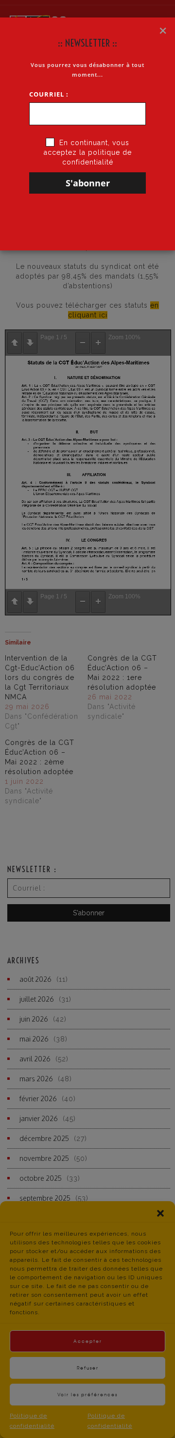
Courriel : (49, 94)
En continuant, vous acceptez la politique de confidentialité (88, 152)
